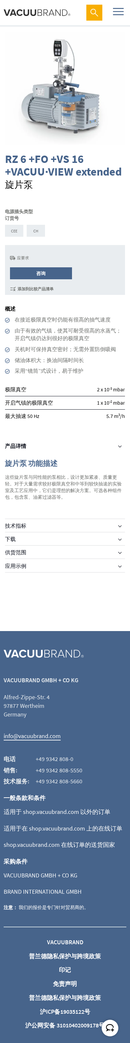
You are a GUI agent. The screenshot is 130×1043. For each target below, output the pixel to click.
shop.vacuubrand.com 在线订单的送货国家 (59, 844)
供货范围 (15, 552)
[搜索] (94, 13)
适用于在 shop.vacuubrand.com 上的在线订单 (63, 828)
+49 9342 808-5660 (59, 781)
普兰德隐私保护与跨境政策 (65, 956)
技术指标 (15, 525)
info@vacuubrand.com (32, 736)
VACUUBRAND (65, 942)
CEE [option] (14, 230)
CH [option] (35, 230)
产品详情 (15, 446)
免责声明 (65, 983)
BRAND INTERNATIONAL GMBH (43, 891)
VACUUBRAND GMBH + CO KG (40, 875)
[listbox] (65, 231)
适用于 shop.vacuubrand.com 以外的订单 (57, 812)
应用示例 (15, 566)
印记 (65, 970)
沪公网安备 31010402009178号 (65, 1025)
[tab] (65, 446)
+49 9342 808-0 (54, 759)
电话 (10, 759)
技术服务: (16, 781)
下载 (10, 539)
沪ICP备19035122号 (65, 1011)
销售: (10, 770)
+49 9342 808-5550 (59, 770)
